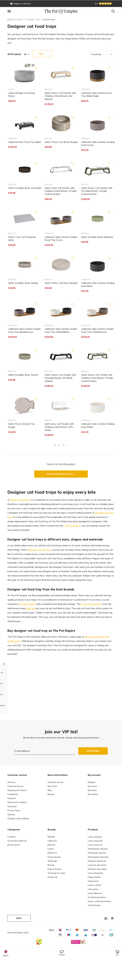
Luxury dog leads (95, 873)
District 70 (52, 853)
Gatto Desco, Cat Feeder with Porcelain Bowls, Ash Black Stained (60, 377)
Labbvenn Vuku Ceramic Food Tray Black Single (96, 95)
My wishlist (93, 794)
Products (30, 19)
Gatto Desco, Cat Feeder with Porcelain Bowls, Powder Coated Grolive (96, 191)
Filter (41, 53)
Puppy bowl (93, 881)
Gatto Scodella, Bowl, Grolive (23, 374)
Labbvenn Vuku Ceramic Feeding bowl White (98, 425)
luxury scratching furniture (99, 901)
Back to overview (15, 19)
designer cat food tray (39, 549)
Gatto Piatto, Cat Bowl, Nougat (61, 283)
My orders (92, 786)
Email (19, 918)
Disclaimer (12, 806)
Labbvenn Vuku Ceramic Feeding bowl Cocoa (98, 144)
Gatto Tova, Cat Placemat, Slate (22, 239)
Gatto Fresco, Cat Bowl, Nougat (61, 142)
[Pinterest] (112, 918)
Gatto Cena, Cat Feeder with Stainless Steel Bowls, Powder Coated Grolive (61, 191)
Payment (11, 798)
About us (11, 782)
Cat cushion (93, 889)
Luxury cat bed (94, 885)
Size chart (52, 786)
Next (67, 445)
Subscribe (93, 750)
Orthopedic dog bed (97, 853)
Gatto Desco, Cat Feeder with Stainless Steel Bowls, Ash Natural (60, 96)
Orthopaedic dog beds (98, 857)
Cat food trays (94, 905)
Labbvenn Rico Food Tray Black (24, 142)
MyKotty (51, 837)
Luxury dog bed (95, 837)
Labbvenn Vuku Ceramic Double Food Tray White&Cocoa (97, 330)
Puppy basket (94, 877)
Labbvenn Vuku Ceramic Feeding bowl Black (98, 284)
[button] (9, 11)
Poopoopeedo (54, 857)
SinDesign (52, 861)
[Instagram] (105, 918)
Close (3, 664)
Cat (38, 19)
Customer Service (15, 786)
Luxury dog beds (95, 841)
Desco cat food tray (91, 604)
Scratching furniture (97, 897)
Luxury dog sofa (95, 845)
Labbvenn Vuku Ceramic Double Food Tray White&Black (61, 330)
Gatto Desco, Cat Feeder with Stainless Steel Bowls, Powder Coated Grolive (97, 377)
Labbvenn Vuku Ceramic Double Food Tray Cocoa (61, 239)
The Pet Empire (72, 525)
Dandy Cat (52, 877)
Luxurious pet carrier (97, 865)
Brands (51, 794)
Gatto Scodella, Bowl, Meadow (97, 237)
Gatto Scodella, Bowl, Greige (23, 283)
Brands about (13, 845)
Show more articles (60, 474)
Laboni (51, 849)
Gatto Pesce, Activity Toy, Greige (21, 425)
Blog (50, 790)
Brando (51, 865)
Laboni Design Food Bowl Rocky (21, 95)
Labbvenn (52, 841)
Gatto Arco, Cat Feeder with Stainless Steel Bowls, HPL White (59, 427)
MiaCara (30, 608)
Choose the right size (17, 841)
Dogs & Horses (54, 869)
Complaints (12, 794)
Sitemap (11, 814)
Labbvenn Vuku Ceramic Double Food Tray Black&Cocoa (24, 330)
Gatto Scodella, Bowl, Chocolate (25, 188)
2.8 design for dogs (56, 873)
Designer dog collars (97, 869)
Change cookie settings (18, 818)
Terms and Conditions (17, 802)
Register (92, 782)
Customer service (56, 782)
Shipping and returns (17, 790)
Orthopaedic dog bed (97, 849)
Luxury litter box (95, 893)
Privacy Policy (13, 810)
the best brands (27, 604)
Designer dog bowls (97, 861)
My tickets (92, 790)
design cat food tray (20, 499)
